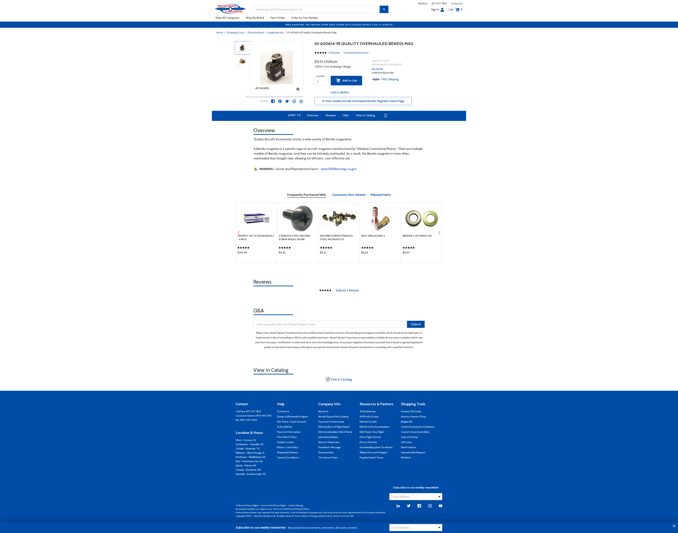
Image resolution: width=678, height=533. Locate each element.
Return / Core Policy (287, 447)
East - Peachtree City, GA (249, 461)
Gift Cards (406, 442)
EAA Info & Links (368, 421)
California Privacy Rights (247, 505)
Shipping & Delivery (287, 452)
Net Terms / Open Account (291, 421)
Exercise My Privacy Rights (273, 505)
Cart (455, 9)
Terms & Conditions (288, 457)
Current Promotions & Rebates (417, 426)
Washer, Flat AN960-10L (417, 235)
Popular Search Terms (371, 457)
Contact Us (457, 3)
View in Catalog (365, 115)
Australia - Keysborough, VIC (251, 474)
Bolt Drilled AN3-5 (373, 235)
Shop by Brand (256, 32)
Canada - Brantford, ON (248, 469)
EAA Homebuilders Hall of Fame (335, 432)
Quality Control (285, 442)
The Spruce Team (328, 457)
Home (219, 32)
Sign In (435, 9)
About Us (323, 411)
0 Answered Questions (356, 52)
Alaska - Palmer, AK (246, 465)
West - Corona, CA (246, 440)
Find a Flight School (370, 437)
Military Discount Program (373, 452)
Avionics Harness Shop (413, 416)
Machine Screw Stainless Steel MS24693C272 (336, 237)
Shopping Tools (235, 32)
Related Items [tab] (381, 195)
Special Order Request (413, 452)
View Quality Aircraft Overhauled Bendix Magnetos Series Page (364, 101)
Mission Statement (328, 442)
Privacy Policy (302, 509)
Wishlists (422, 3)
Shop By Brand (255, 17)
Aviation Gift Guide (411, 411)
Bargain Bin (407, 421)
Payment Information (289, 432)
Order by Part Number (304, 17)
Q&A (346, 115)
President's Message (329, 447)
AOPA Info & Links (369, 416)
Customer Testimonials (331, 421)
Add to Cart (348, 80)
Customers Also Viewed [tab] (348, 195)
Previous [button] (239, 233)
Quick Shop (256, 253)
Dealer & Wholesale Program (292, 416)
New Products (408, 447)
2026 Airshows (368, 411)
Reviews (331, 115)
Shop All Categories (227, 17)
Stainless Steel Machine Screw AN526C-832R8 (294, 237)
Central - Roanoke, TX (247, 448)
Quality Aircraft (275, 32)
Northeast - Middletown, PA (250, 457)
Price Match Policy (287, 437)
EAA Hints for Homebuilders (374, 426)
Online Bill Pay (284, 426)
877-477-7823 (439, 3)
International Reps (328, 437)
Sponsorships (326, 452)
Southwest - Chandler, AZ (250, 444)
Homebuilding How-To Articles (376, 447)
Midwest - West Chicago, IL (250, 452)
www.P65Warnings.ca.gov (338, 169)
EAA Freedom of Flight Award (333, 426)
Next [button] (439, 233)
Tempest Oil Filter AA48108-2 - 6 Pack (255, 237)
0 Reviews (334, 52)
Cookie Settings (295, 505)
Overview (313, 115)
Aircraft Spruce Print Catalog (333, 416)
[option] (276, 67)
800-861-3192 (264, 415)
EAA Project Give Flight (372, 432)
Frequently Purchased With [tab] (306, 195)
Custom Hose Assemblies (415, 432)
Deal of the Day (409, 437)
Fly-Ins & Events (368, 442)
